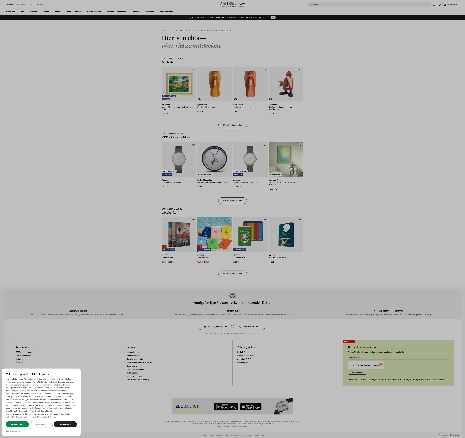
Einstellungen (41, 424)
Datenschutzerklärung (13, 431)
